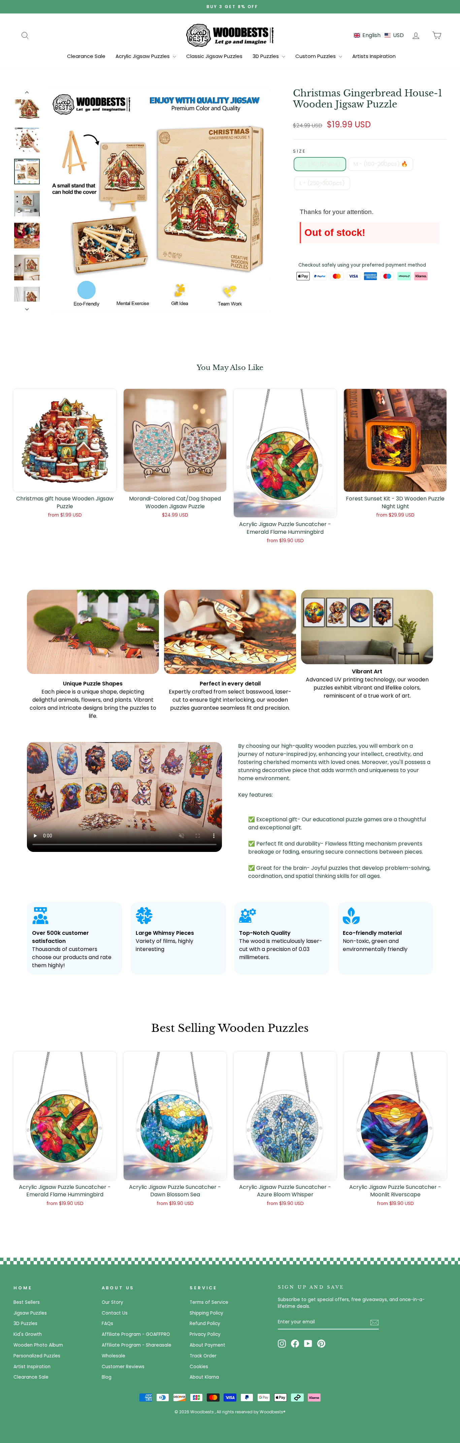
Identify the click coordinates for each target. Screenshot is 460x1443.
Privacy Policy (205, 1334)
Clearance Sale (86, 56)
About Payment (207, 1345)
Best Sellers (26, 1302)
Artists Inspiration (374, 56)
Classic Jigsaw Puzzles (214, 56)
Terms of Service (209, 1302)
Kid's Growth (27, 1334)
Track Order (203, 1356)
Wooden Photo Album (38, 1345)
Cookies (199, 1366)
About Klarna (204, 1377)
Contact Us (115, 1313)
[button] (379, 35)
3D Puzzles (266, 56)
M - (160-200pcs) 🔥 (380, 164)
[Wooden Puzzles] (230, 35)
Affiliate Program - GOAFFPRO (136, 1334)
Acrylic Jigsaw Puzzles (143, 56)
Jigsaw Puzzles (30, 1313)
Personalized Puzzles (36, 1356)
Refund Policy (205, 1323)
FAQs (107, 1323)
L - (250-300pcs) (322, 183)
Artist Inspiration (32, 1366)
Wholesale (113, 1356)
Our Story (112, 1302)
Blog (106, 1377)
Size (299, 151)
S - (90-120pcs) (319, 164)
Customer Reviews (123, 1366)
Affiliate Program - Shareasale (136, 1345)
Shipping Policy (206, 1313)
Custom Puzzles (316, 56)
